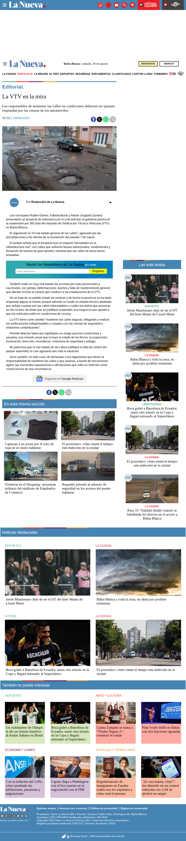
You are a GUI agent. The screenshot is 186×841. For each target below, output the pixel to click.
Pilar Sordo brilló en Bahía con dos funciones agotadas (161, 729)
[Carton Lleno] (108, 5)
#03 (128, 375)
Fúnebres (161, 73)
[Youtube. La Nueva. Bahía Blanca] (18, 816)
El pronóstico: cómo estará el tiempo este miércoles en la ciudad (87, 446)
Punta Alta (25, 73)
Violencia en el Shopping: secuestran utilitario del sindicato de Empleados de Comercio (30, 488)
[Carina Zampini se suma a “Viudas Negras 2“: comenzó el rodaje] (116, 713)
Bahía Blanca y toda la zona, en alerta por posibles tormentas (152, 361)
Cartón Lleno (142, 73)
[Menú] (5, 63)
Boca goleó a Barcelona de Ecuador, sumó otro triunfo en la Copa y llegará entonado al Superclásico (152, 412)
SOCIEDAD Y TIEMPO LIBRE (115, 750)
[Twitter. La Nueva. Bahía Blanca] (10, 816)
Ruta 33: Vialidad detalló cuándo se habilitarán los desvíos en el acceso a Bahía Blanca (152, 514)
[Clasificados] (100, 5)
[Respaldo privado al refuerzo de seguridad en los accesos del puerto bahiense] (88, 466)
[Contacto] (116, 5)
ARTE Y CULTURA (108, 695)
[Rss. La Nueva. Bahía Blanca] (26, 816)
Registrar (98, 271)
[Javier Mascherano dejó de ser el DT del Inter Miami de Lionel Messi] (152, 288)
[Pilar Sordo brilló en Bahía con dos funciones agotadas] (161, 713)
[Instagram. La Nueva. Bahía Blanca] (14, 816)
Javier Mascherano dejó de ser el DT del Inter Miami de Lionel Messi (152, 312)
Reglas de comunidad (134, 808)
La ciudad (9, 73)
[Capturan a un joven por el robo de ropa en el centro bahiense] (31, 425)
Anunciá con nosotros (73, 808)
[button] (93, 119)
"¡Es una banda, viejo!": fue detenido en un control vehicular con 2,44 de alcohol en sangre (160, 787)
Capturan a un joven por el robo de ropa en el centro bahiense (29, 446)
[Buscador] (124, 5)
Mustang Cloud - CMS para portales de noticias (97, 836)
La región (41, 73)
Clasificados (121, 73)
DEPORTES (13, 695)
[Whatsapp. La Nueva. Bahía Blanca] (2, 816)
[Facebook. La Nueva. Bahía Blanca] (6, 816)
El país (54, 73)
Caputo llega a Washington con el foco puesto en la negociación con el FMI (70, 785)
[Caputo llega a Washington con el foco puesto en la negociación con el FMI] (70, 767)
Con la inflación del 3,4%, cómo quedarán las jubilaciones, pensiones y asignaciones (24, 787)
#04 (128, 428)
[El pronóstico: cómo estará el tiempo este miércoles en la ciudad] (88, 425)
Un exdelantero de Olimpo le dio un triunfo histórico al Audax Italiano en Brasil (24, 731)
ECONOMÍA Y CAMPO (20, 750)
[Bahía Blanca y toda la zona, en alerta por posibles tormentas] (152, 337)
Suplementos (101, 73)
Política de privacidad (103, 808)
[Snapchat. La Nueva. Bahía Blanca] (22, 816)
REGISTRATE (148, 63)
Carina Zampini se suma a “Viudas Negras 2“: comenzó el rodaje (115, 731)
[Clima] (132, 5)
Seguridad (82, 73)
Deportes (67, 73)
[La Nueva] (27, 63)
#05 (128, 477)
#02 (128, 326)
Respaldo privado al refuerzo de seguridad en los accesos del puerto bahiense (86, 488)
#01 (128, 277)
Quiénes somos (46, 808)
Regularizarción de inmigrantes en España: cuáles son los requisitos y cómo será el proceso (115, 787)
